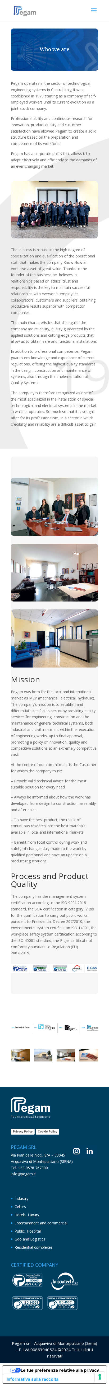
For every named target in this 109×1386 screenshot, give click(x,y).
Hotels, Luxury (27, 1214)
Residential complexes (34, 1247)
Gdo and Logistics (30, 1239)
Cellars (20, 1206)
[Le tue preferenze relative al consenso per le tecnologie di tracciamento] (100, 1377)
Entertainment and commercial (41, 1222)
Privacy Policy (23, 1131)
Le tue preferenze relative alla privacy (60, 1370)
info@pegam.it (23, 1173)
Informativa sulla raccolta (32, 1379)
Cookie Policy (47, 1131)
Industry (21, 1198)
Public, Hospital (28, 1231)
